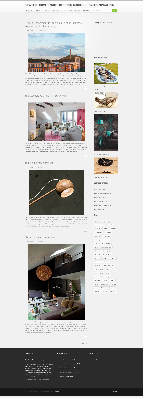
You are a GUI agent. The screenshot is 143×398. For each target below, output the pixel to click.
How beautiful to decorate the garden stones (105, 88)
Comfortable (106, 236)
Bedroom (47, 10)
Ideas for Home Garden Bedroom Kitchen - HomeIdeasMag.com (69, 5)
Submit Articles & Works (96, 360)
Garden (63, 10)
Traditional (104, 288)
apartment (98, 221)
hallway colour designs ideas (102, 205)
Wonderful (113, 291)
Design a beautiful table (67, 376)
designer (97, 254)
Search (114, 10)
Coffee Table (99, 232)
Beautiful (110, 225)
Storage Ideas (105, 284)
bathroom (107, 221)
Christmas (113, 229)
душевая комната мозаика (102, 193)
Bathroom (39, 10)
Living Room (85, 10)
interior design (108, 266)
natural (105, 280)
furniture (105, 258)
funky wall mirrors (99, 209)
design (106, 251)
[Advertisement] (106, 40)
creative (108, 243)
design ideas (107, 254)
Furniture (56, 10)
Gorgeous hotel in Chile (101, 177)
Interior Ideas (99, 269)
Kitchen (77, 10)
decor (96, 247)
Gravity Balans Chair (100, 111)
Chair (105, 229)
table (96, 288)
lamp (107, 273)
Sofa (96, 284)
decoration (98, 251)
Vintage (104, 291)
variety (97, 291)
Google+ (56, 392)
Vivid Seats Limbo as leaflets (68, 360)
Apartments (29, 10)
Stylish (114, 284)
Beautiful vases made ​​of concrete (70, 368)
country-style (99, 243)
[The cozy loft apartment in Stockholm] (46, 95)
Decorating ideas (106, 247)
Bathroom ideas (99, 225)
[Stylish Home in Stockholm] (40, 237)
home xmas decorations (101, 201)
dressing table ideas (100, 197)
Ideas (70, 10)
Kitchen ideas (99, 273)
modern (97, 280)
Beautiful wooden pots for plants (70, 372)
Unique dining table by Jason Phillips (70, 364)
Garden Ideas (99, 262)
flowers (97, 258)
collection (108, 232)
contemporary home (101, 240)
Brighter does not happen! (101, 154)
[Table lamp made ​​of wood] (39, 162)
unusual (113, 288)
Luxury (107, 277)
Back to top (115, 392)
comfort (97, 236)
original (112, 280)
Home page (32, 16)
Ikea (107, 262)
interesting (98, 266)
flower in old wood (99, 189)
